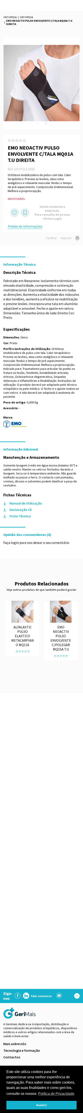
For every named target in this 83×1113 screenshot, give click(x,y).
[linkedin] (26, 996)
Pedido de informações (25, 226)
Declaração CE (21, 509)
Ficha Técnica (20, 516)
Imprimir (66, 238)
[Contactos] (59, 996)
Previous (37, 123)
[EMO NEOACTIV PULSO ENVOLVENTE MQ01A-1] (41, 83)
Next (46, 123)
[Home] (20, 1013)
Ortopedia (10, 17)
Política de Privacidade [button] (56, 1094)
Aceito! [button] (41, 1105)
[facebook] (18, 996)
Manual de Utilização (26, 503)
